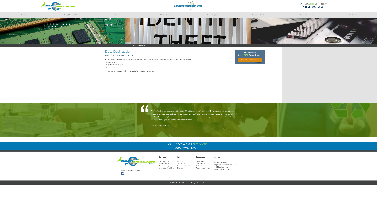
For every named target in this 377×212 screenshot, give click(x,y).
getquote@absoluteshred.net (226, 165)
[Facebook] (122, 173)
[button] (117, 15)
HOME (134, 45)
